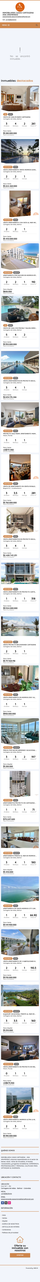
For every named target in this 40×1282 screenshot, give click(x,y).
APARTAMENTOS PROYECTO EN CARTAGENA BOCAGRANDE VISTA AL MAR (20, 803)
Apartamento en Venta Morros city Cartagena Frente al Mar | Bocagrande (20, 908)
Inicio (4, 1215)
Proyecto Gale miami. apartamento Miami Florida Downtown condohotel (20, 434)
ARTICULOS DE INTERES (10, 1227)
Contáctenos (6, 1230)
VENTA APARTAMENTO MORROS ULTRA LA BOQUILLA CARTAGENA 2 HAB (20, 1119)
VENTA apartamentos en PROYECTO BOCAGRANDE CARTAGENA (20, 381)
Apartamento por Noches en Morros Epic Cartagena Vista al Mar (20, 275)
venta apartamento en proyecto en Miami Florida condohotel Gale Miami (20, 1067)
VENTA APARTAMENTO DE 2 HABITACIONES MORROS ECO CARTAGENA (20, 961)
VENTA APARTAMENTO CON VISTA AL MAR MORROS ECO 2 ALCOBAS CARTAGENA (20, 222)
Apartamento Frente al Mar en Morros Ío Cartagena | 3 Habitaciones (20, 856)
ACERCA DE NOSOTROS (10, 1224)
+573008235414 (11, 20)
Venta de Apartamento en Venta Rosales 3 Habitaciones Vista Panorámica (20, 486)
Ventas (4, 1218)
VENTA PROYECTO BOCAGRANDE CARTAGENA (19, 645)
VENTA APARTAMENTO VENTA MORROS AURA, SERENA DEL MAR (20, 170)
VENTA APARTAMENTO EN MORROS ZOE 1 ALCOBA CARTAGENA (20, 697)
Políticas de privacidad (10, 1233)
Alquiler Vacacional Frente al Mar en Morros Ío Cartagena (20, 1014)
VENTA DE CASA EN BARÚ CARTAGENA (16, 117)
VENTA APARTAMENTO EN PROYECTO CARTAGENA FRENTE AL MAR (20, 592)
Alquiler (5, 1221)
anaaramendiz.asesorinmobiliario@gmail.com (16, 16)
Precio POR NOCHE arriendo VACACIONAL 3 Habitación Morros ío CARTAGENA (20, 750)
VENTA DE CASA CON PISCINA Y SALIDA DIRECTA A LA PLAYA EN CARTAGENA (20, 328)
